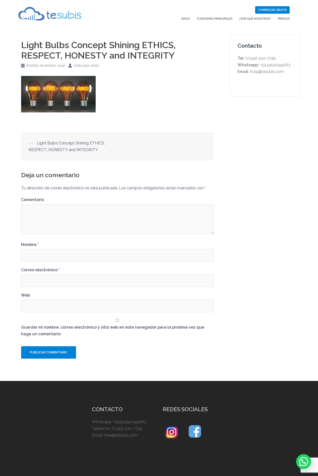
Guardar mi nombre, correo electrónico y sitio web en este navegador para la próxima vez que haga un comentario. (112, 330)
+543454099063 (274, 65)
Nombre (30, 244)
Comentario (32, 199)
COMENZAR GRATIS (272, 10)
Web (25, 295)
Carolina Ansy (86, 66)
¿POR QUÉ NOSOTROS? (255, 18)
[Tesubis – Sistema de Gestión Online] (49, 13)
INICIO (185, 18)
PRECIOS (284, 18)
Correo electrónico (40, 270)
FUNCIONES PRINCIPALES (214, 18)
